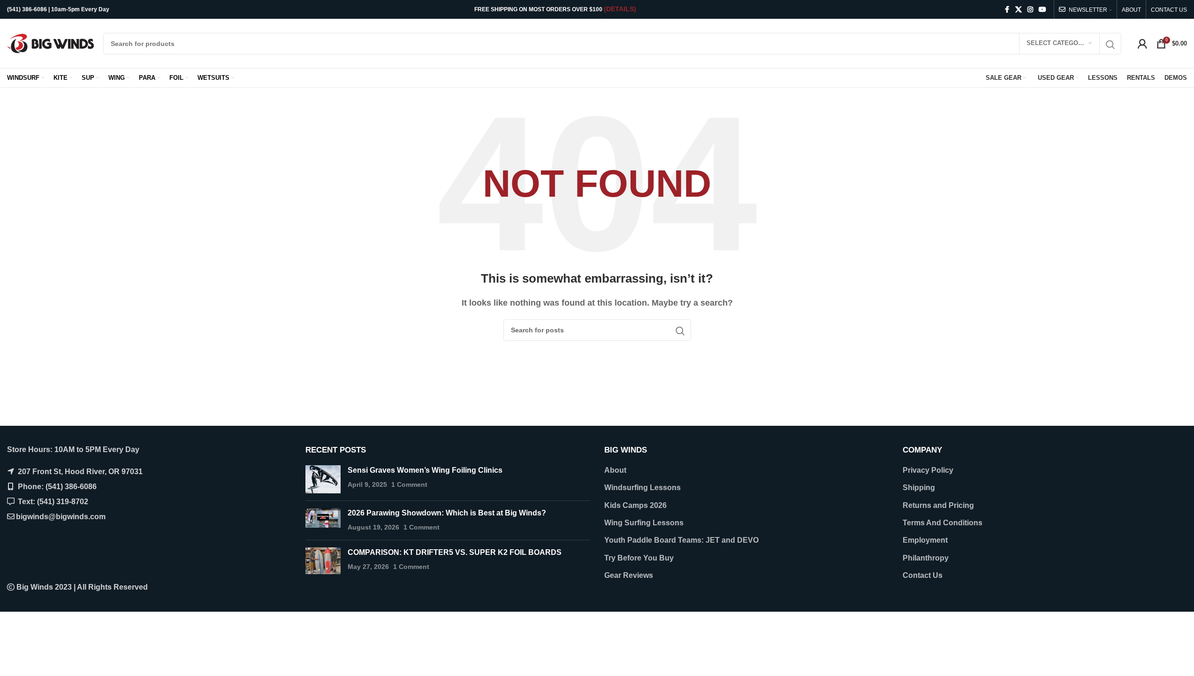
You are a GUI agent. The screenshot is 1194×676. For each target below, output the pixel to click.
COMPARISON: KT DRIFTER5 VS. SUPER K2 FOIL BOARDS (455, 552)
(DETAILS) (620, 9)
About (615, 470)
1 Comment (409, 484)
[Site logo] (50, 43)
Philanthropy (926, 558)
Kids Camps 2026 (635, 505)
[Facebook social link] (1006, 9)
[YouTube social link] (1042, 9)
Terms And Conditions (942, 523)
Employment (925, 540)
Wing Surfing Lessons (644, 523)
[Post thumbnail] (323, 479)
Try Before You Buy (639, 558)
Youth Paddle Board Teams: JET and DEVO (681, 540)
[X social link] (1018, 9)
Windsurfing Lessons (642, 488)
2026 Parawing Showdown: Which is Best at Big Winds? (447, 513)
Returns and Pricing (938, 505)
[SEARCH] (1110, 44)
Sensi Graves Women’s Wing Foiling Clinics (425, 470)
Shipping (919, 488)
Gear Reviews (628, 575)
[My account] (1142, 43)
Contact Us (923, 575)
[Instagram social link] (1030, 9)
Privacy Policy (928, 470)
